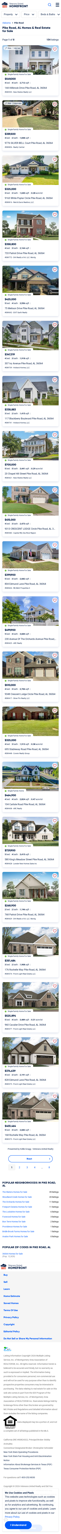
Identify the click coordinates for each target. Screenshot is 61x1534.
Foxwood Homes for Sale (13, 1217)
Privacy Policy (11, 1317)
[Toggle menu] (57, 4)
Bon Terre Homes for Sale (13, 1221)
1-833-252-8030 (27, 1477)
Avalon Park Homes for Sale (15, 1236)
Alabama (6, 23)
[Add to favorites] (54, 49)
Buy (6, 1275)
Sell (5, 1282)
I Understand (18, 1525)
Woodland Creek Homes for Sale (17, 1197)
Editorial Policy (12, 1331)
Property (8, 14)
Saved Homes (11, 1303)
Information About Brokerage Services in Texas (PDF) (28, 1464)
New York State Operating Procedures (21, 1452)
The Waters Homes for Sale (14, 1192)
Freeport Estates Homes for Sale (17, 1207)
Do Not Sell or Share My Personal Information (28, 1338)
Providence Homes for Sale (14, 1226)
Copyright (9, 1324)
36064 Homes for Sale (12, 1255)
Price (26, 14)
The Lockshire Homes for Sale (15, 1212)
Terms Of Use (11, 1310)
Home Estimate (12, 1296)
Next (29, 1159)
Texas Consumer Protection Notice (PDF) (22, 1468)
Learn (7, 1289)
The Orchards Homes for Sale (15, 1202)
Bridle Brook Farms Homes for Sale (18, 1231)
